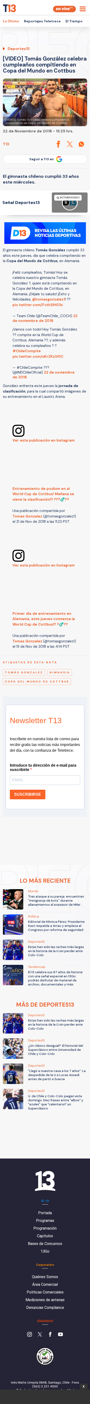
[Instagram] (29, 1335)
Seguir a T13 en (41, 159)
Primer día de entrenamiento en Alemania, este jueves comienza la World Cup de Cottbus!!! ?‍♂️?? (43, 619)
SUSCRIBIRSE (27, 794)
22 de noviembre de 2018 (45, 318)
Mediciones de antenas (45, 1300)
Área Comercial (45, 1284)
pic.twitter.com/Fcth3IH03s (37, 304)
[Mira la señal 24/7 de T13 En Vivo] (64, 9)
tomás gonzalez (24, 672)
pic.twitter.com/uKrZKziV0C (37, 356)
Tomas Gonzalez (27, 516)
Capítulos (45, 1236)
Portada (45, 1213)
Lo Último (11, 21)
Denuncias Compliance (45, 1307)
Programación (45, 1228)
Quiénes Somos (45, 1277)
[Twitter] (40, 1335)
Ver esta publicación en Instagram (43, 440)
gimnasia (59, 672)
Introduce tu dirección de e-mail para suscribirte (43, 767)
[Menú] (82, 9)
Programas (45, 1220)
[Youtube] (60, 1335)
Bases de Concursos (45, 1243)
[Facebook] (50, 1335)
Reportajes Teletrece (42, 21)
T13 (6, 144)
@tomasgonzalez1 (48, 299)
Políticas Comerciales (45, 1292)
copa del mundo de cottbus (37, 682)
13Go (45, 1251)
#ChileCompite (26, 351)
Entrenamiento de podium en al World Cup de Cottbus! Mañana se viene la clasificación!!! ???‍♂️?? (43, 494)
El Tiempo (74, 21)
